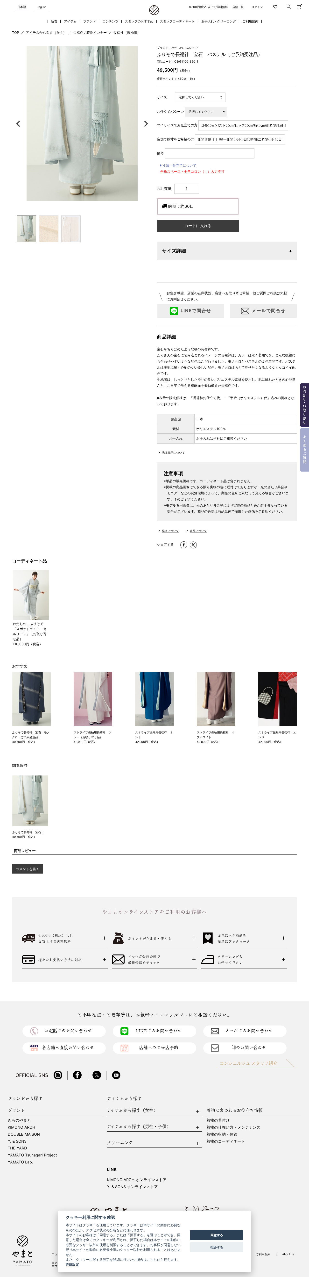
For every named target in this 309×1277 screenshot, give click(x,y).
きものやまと (19, 1120)
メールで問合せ (269, 310)
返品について (198, 531)
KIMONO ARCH (21, 1127)
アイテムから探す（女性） (46, 32)
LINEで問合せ (196, 310)
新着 (54, 21)
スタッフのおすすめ (139, 21)
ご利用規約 (263, 1254)
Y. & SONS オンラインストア (132, 1186)
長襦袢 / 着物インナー (90, 32)
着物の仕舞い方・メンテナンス (233, 1127)
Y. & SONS (17, 1141)
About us (288, 1254)
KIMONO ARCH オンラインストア (137, 1179)
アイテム (70, 21)
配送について (170, 531)
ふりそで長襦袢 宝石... (27, 832)
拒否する (217, 1247)
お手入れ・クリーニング (218, 21)
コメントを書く (27, 869)
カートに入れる (197, 226)
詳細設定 (72, 1265)
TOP (15, 32)
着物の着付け (218, 1120)
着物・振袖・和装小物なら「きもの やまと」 (154, 10)
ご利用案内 (250, 21)
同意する (217, 1235)
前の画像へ (19, 123)
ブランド (89, 21)
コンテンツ (110, 21)
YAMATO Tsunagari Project (32, 1155)
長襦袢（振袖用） (126, 32)
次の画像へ (145, 123)
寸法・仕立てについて (179, 165)
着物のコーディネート (225, 1141)
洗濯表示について (173, 452)
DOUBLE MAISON (24, 1134)
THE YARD (17, 1148)
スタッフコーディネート (177, 21)
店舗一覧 (238, 7)
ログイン (257, 7)
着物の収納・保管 (221, 1134)
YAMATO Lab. (20, 1162)
